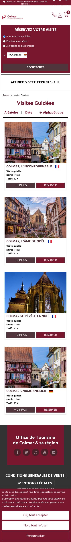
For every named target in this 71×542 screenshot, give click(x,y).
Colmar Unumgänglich (26, 391)
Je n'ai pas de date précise (20, 46)
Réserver (50, 185)
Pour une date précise (18, 37)
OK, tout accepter (35, 515)
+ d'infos (20, 185)
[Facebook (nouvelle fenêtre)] (17, 456)
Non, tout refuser (36, 525)
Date (28, 112)
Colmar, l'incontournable (29, 166)
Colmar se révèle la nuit (27, 316)
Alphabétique (53, 112)
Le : (4, 55)
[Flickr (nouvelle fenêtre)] (53, 456)
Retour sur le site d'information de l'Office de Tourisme (26, 3)
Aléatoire (11, 112)
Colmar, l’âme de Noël (25, 241)
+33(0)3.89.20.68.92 (55, 14)
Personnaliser (35, 536)
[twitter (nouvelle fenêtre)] (26, 456)
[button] (66, 15)
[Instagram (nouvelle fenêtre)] (35, 456)
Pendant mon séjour (17, 41)
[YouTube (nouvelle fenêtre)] (44, 456)
